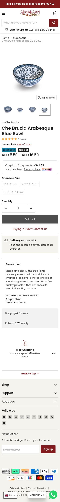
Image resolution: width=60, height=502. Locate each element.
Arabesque (19, 37)
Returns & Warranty (16, 323)
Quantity (7, 201)
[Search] (53, 23)
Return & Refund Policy (20, 491)
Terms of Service (37, 488)
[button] (8, 109)
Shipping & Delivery (16, 313)
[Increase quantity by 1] (31, 208)
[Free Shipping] (25, 349)
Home (5, 37)
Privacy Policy (17, 488)
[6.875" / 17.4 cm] (14, 195)
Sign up (48, 449)
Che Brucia (12, 122)
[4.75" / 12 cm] (30, 188)
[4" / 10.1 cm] (11, 188)
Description (13, 264)
